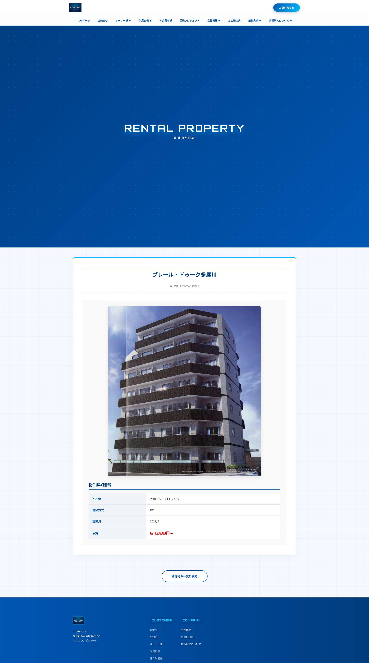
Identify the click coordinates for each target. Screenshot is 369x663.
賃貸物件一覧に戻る (185, 576)
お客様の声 (234, 20)
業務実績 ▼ (254, 20)
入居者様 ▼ (145, 20)
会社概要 (186, 630)
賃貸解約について (191, 644)
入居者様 (155, 651)
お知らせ (103, 20)
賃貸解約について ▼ (280, 20)
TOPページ (83, 20)
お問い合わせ (286, 7)
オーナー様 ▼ (123, 20)
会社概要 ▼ (213, 20)
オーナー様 (156, 644)
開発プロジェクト (190, 20)
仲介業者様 (166, 20)
